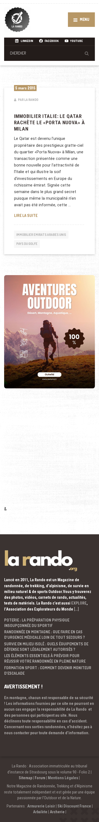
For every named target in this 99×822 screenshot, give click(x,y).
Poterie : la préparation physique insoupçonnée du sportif (36, 623)
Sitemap (25, 778)
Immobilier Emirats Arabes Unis (41, 235)
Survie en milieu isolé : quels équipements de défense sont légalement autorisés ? (46, 647)
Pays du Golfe (26, 244)
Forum (40, 778)
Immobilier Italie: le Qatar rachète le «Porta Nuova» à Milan (49, 123)
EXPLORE (79, 603)
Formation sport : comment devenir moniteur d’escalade (47, 670)
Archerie (57, 812)
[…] (76, 609)
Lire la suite (49, 215)
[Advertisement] (49, 454)
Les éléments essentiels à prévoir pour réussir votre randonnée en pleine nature (45, 658)
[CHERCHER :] (49, 53)
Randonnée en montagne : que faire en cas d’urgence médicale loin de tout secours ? (44, 634)
